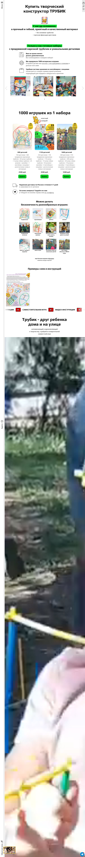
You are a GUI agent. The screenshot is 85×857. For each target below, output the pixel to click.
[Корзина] (83, 3)
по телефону (49, 192)
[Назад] (6, 88)
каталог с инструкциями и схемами (55, 63)
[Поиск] (83, 6)
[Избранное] (83, 9)
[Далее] (83, 88)
